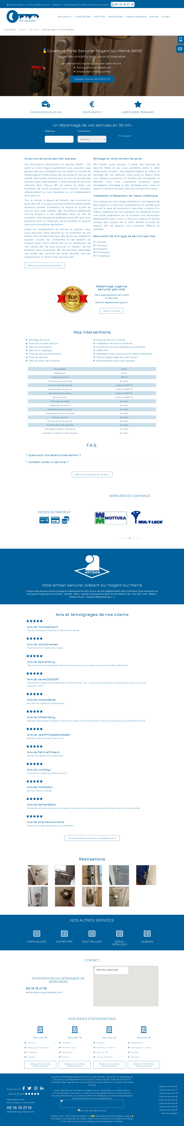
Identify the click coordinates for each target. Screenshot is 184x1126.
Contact (165, 16)
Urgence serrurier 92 (168, 1100)
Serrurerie (64, 16)
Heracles (85, 593)
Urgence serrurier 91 (168, 1096)
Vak (129, 593)
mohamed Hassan (104, 1121)
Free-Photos (70, 1116)
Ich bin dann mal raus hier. (73, 1121)
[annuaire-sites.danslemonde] (92, 1110)
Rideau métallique (136, 16)
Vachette (68, 593)
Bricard (114, 593)
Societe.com (79, 1090)
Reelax (104, 596)
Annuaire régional (123, 1093)
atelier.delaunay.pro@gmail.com (20, 1111)
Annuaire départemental (102, 1093)
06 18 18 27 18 (123, 4)
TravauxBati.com (107, 1090)
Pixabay (82, 1116)
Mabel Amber (94, 1118)
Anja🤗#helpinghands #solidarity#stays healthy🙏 (110, 1116)
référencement (122, 1090)
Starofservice (67, 1090)
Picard (81, 596)
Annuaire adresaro (60, 1093)
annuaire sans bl (104, 1098)
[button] (92, 455)
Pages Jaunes (92, 1090)
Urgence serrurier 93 (168, 1103)
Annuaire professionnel (61, 1095)
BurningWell (116, 1118)
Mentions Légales (169, 1113)
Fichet (60, 593)
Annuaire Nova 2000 (83, 1095)
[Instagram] (35, 1089)
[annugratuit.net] (92, 1103)
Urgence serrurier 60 (168, 1086)
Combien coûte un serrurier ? (48, 461)
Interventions (84, 131)
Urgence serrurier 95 (168, 1110)
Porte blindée (83, 16)
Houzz (56, 1090)
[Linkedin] (42, 1089)
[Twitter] (29, 1089)
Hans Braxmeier (69, 1118)
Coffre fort (99, 16)
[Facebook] (23, 1089)
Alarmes (154, 16)
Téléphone (50, 131)
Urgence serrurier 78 (168, 1093)
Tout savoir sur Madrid (80, 1093)
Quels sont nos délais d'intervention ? (54, 455)
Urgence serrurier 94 (168, 1106)
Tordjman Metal (93, 596)
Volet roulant (115, 16)
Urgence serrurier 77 (168, 1090)
